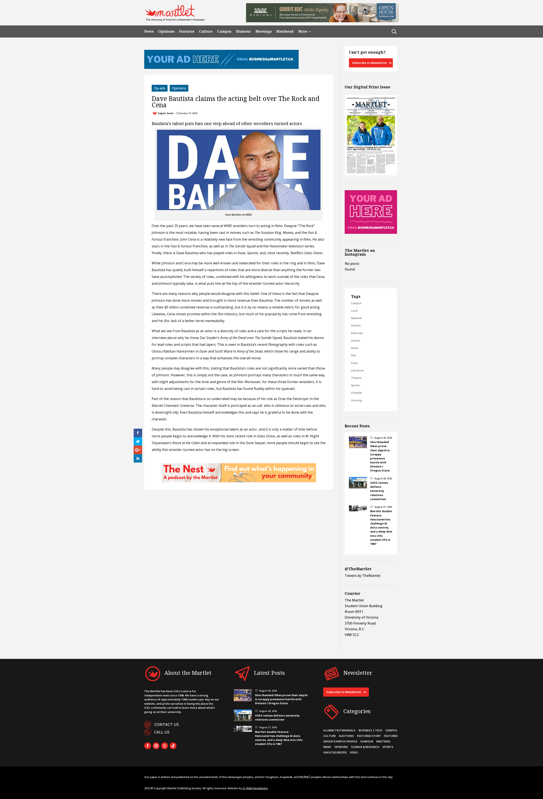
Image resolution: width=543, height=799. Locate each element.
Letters (355, 340)
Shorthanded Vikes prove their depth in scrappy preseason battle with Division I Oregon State (380, 456)
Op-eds (159, 88)
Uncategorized (335, 752)
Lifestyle (356, 393)
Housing (356, 400)
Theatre (356, 378)
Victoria (356, 325)
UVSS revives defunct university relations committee (379, 491)
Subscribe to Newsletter (369, 63)
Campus (224, 31)
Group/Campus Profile (340, 741)
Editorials (357, 333)
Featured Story (369, 736)
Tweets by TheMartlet (363, 575)
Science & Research (365, 747)
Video (354, 752)
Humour (243, 31)
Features (186, 31)
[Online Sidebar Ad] (371, 232)
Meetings (264, 31)
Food (354, 363)
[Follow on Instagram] (156, 745)
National (356, 318)
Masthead (285, 31)
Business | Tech (370, 730)
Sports (355, 385)
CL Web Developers (255, 788)
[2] (239, 481)
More (302, 31)
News (149, 31)
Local (354, 310)
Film (353, 355)
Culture (206, 31)
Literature (357, 370)
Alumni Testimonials (339, 730)
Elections (346, 736)
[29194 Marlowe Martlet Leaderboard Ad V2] (322, 21)
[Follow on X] (164, 745)
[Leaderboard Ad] (221, 67)
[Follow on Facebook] (147, 745)
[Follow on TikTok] (173, 745)
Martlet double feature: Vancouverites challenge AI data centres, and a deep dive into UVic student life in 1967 (381, 527)
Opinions (166, 31)
